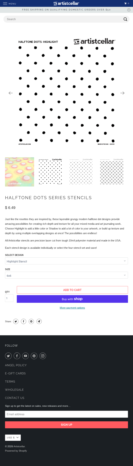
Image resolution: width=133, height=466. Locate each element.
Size (7, 269)
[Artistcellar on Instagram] (43, 355)
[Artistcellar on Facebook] (18, 355)
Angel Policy (16, 365)
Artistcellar (19, 446)
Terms (10, 381)
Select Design (14, 255)
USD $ (11, 437)
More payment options (72, 307)
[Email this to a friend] (39, 321)
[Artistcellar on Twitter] (9, 355)
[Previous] (10, 93)
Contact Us (14, 398)
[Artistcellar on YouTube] (26, 355)
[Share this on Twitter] (15, 321)
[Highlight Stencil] (66, 93)
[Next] (122, 93)
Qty (7, 292)
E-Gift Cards (15, 373)
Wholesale (14, 389)
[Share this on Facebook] (23, 321)
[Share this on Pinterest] (31, 321)
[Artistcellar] (66, 3)
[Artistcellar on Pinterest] (35, 355)
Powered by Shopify (16, 450)
